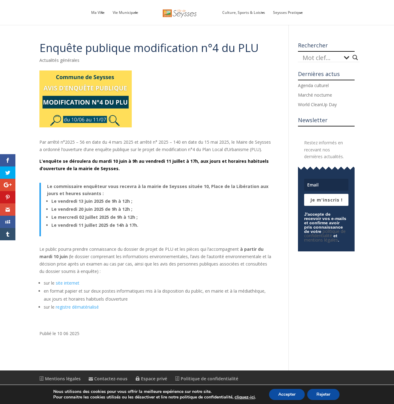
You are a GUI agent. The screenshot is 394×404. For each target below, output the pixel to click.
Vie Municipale (125, 12)
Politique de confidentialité (208, 379)
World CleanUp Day (317, 104)
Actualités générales (59, 60)
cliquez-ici (245, 397)
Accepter (287, 394)
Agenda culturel (313, 85)
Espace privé (153, 379)
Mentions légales (62, 379)
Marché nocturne (315, 95)
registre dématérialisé (77, 307)
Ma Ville (98, 12)
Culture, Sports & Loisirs (243, 12)
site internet (67, 283)
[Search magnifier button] (355, 57)
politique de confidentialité (325, 233)
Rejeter (323, 394)
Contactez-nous (110, 379)
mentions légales (321, 240)
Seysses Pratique (288, 12)
